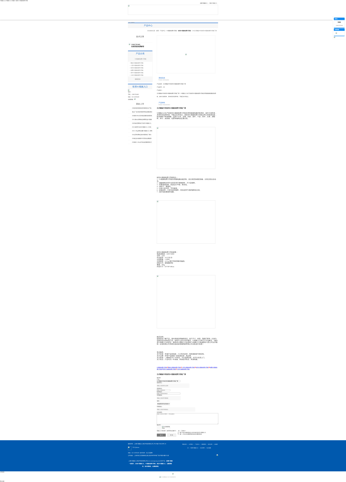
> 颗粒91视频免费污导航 (136, 63)
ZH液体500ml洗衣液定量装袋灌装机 (142, 115)
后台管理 (202, 448)
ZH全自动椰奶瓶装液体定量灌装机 (192, 434)
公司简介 (141, 17)
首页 (157, 30)
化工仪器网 (149, 452)
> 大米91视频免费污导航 (136, 75)
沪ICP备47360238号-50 (160, 443)
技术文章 (168, 17)
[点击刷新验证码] (166, 427)
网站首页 (132, 17)
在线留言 (186, 17)
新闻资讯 (159, 17)
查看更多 (138, 79)
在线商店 (177, 17)
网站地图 (2, 481)
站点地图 (209, 448)
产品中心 (150, 17)
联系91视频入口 (197, 17)
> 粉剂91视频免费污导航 (136, 68)
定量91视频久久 (204, 3)
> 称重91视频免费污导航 (136, 70)
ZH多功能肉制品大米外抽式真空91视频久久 (194, 432)
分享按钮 (2, 472)
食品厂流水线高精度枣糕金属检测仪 (142, 112)
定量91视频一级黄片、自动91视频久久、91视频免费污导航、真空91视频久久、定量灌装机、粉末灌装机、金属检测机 (151, 463)
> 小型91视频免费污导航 (136, 65)
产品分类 (140, 53)
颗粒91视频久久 (213, 3)
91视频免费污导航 (172, 30)
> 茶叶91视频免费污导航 (136, 72)
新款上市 (140, 104)
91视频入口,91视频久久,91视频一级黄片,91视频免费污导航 (14, 0)
